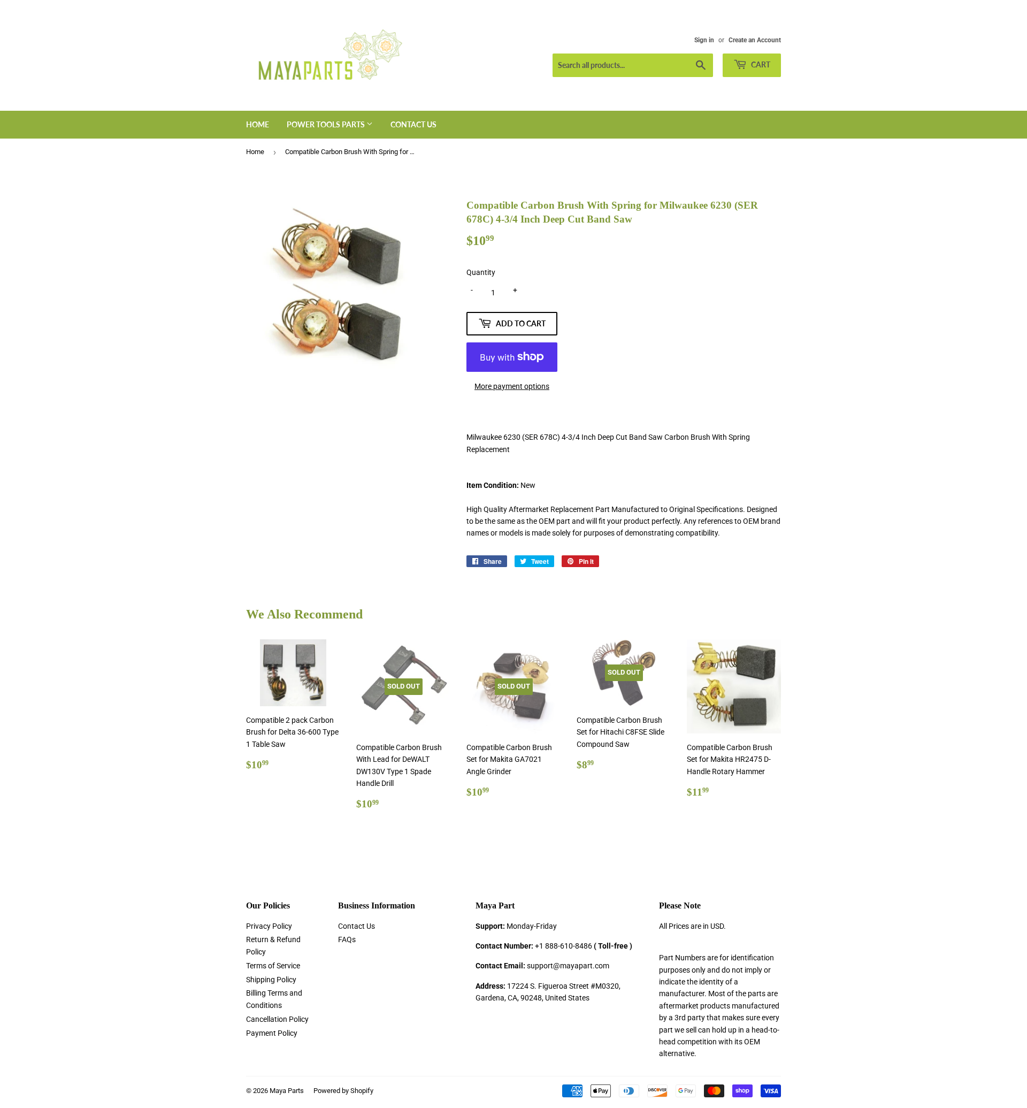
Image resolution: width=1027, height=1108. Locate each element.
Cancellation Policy (277, 1019)
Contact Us (413, 124)
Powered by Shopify (343, 1091)
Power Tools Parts (326, 124)
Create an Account (755, 40)
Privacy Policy (269, 926)
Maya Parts (287, 1091)
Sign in (704, 40)
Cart (759, 64)
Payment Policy (271, 1033)
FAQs (347, 939)
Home (257, 124)
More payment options (511, 386)
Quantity (480, 272)
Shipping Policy (271, 979)
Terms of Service (273, 965)
